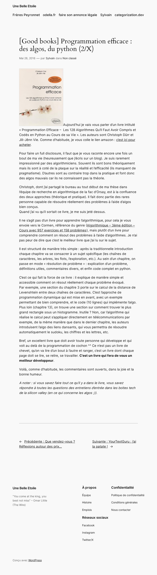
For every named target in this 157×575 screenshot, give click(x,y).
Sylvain (50, 58)
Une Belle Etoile (24, 6)
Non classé (69, 58)
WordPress (35, 560)
